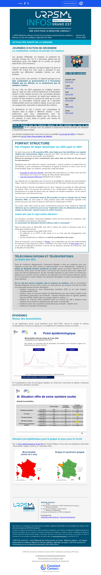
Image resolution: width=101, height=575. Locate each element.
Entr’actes (75, 243)
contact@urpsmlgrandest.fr (50, 517)
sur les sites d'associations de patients (36, 136)
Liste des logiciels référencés (31, 177)
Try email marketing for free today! (50, 571)
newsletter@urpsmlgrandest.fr (50, 561)
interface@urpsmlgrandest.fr (60, 536)
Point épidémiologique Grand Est (31, 444)
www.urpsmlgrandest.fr (67, 517)
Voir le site (69, 82)
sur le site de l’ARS (67, 134)
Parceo (47, 242)
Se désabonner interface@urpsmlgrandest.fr (50, 556)
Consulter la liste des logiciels (31, 173)
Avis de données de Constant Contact (50, 558)
